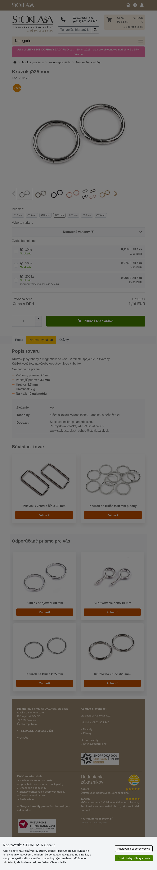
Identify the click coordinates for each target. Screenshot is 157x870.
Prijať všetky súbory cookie (134, 858)
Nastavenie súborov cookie (133, 848)
